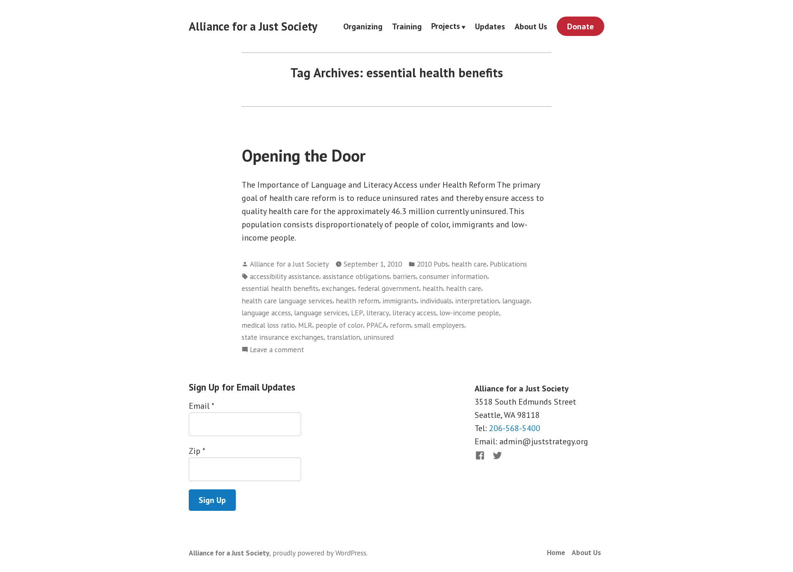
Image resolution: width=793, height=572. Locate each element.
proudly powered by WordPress (319, 553)
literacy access (414, 312)
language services (321, 312)
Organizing (362, 26)
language (516, 300)
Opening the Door (304, 155)
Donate (580, 26)
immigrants (399, 300)
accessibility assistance (284, 276)
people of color (339, 325)
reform (400, 325)
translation (343, 337)
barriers (404, 276)
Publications (508, 264)
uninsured (378, 337)
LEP (357, 312)
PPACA (376, 325)
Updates (490, 26)
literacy (377, 312)
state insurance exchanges (282, 337)
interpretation (477, 300)
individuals (436, 300)
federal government (388, 288)
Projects (445, 26)
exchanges (338, 288)
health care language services (287, 300)
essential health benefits (280, 288)
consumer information (453, 276)
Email (201, 405)
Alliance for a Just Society (253, 26)
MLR (305, 325)
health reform (357, 300)
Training (407, 26)
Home (556, 552)
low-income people (469, 312)
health (433, 288)
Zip (197, 451)
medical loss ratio (268, 325)
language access (266, 312)
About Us (531, 26)
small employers (439, 325)
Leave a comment (277, 349)
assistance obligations (356, 276)
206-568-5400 (514, 428)
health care (469, 264)
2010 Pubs (432, 264)
